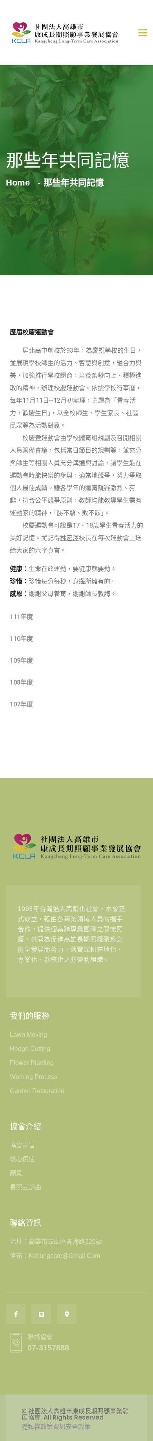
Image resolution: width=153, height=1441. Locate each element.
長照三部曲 (25, 1187)
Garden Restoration (37, 1091)
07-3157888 (48, 1347)
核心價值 (22, 1159)
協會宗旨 (22, 1145)
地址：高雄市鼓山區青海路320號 (56, 1241)
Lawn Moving (28, 1034)
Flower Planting (32, 1062)
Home (20, 182)
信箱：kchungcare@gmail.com (55, 1255)
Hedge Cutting (30, 1048)
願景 (16, 1173)
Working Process (33, 1077)
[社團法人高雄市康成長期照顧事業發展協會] (65, 33)
